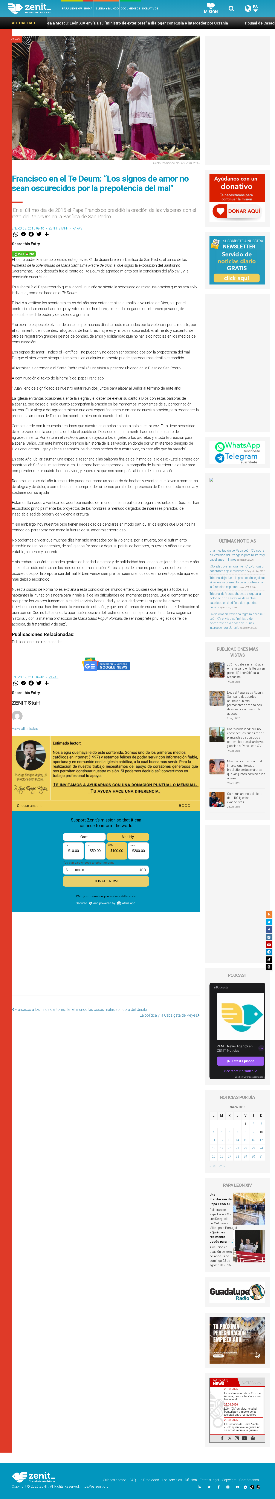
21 (237, 1148)
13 (229, 1140)
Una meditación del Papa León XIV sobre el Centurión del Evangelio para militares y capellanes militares (237, 555)
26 (221, 1156)
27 (229, 1156)
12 (221, 1140)
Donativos (150, 8)
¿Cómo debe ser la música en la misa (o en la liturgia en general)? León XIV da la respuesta (246, 671)
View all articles (25, 728)
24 (261, 1148)
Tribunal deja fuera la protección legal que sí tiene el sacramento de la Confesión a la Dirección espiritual (237, 582)
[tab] (223, 1382)
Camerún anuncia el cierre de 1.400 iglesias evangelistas (244, 798)
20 (229, 1148)
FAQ (133, 1480)
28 (237, 1156)
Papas (15, 39)
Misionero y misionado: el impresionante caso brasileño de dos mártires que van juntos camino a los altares (246, 770)
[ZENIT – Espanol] (34, 8)
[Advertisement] (106, 968)
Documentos (130, 8)
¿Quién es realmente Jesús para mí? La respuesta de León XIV (221, 1241)
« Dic (212, 1166)
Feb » (221, 1166)
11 (213, 1140)
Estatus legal (209, 1480)
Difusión (191, 1480)
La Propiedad (149, 1480)
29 (245, 1156)
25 (213, 1156)
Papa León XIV (72, 8)
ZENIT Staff (58, 228)
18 (213, 1148)
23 (253, 1148)
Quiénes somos (115, 1480)
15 (245, 1140)
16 (253, 1140)
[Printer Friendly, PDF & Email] (24, 253)
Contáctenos (249, 1480)
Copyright (229, 1480)
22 (245, 1148)
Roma (88, 8)
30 (253, 1156)
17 (261, 1140)
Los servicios (172, 1480)
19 (221, 1148)
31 (261, 1156)
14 (237, 1140)
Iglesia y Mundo (107, 8)
